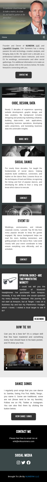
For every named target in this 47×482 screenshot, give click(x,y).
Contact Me (23, 75)
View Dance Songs (23, 417)
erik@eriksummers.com (23, 441)
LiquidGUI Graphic (11, 48)
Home (4, 37)
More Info (23, 139)
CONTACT (23, 198)
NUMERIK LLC (33, 46)
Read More (39, 319)
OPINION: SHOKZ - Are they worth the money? (31, 279)
